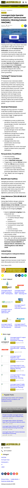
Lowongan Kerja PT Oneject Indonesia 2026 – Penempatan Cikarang (7, 292)
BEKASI (17, 287)
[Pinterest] (8, 473)
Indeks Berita (14, 479)
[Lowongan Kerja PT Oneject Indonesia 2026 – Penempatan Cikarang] (7, 285)
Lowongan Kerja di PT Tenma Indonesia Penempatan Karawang (13, 432)
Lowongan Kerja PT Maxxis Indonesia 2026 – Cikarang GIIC (21, 292)
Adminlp (3, 25)
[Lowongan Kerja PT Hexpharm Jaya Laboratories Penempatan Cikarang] (7, 302)
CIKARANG (4, 12)
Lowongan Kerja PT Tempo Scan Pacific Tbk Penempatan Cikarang (6, 326)
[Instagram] (14, 473)
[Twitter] (19, 275)
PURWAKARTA (4, 462)
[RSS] (17, 473)
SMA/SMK (3, 457)
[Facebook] (16, 275)
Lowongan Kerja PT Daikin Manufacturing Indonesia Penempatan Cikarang (21, 326)
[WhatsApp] (25, 275)
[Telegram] (22, 275)
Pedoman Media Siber (7, 481)
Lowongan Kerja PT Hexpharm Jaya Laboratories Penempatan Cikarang (6, 311)
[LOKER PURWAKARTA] (11, 2)
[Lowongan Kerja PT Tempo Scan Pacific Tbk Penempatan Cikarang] (7, 319)
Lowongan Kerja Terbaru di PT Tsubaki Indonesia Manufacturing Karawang (13, 427)
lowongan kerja (5, 460)
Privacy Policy (5, 479)
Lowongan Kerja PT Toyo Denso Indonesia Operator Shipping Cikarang (20, 306)
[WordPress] (11, 473)
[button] (23, 2)
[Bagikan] (25, 25)
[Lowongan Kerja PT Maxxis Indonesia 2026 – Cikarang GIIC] (21, 285)
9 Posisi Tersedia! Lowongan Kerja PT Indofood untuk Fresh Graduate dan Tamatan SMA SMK (12, 415)
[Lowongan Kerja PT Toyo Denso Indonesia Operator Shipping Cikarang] (21, 300)
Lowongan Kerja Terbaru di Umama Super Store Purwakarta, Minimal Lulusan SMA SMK (13, 421)
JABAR (2, 467)
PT (2, 464)
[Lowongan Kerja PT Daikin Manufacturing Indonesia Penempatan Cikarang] (21, 319)
